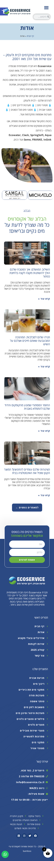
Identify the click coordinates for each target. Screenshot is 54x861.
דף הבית (30, 36)
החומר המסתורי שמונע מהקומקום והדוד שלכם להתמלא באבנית (27, 407)
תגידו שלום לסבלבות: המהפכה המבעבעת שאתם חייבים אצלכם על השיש (30, 340)
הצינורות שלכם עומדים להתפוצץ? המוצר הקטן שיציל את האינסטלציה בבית (27, 471)
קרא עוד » (44, 298)
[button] (46, 7)
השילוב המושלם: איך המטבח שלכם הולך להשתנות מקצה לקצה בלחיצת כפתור (29, 272)
